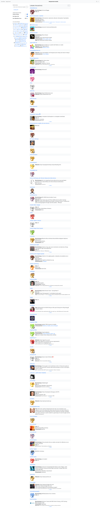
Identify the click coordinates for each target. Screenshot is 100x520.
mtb (22, 34)
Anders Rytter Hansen (35, 220)
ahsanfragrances (34, 58)
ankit (31, 288)
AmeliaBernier (33, 170)
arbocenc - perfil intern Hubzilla (38, 372)
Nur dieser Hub (16, 16)
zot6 (52, 325)
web (22, 46)
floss (23, 29)
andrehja (32, 236)
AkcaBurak (32, 67)
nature (15, 36)
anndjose (32, 305)
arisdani (32, 398)
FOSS (26, 29)
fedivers (44, 47)
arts (14, 24)
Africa (44, 39)
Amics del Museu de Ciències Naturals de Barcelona (43, 178)
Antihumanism (46, 22)
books (26, 24)
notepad (44, 261)
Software (24, 44)
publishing (23, 41)
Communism (52, 22)
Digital (24, 28)
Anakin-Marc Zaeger (35, 205)
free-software (20, 31)
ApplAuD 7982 (33, 322)
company (22, 26)
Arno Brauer (33, 424)
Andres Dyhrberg (34, 263)
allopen (32, 146)
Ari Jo (31, 389)
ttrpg (44, 333)
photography (23, 38)
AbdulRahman (33, 8)
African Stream (34, 32)
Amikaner (32, 187)
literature (16, 34)
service (16, 44)
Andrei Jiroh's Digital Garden (37, 253)
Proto (44, 54)
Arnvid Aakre (33, 440)
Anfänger (32, 271)
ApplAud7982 (33, 330)
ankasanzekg (33, 279)
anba (31, 212)
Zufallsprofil (16, 9)
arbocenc (32, 363)
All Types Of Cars (34, 139)
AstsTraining (33, 499)
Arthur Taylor (33, 449)
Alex (31, 75)
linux (26, 33)
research (17, 43)
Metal (20, 34)
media (47, 39)
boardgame (47, 333)
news (50, 39)
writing (25, 46)
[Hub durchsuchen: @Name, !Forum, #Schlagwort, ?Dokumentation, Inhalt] (97, 1)
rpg (54, 333)
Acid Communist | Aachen (36, 15)
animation (21, 23)
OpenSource (20, 36)
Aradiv (31, 346)
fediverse (19, 29)
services (20, 44)
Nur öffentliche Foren (17, 18)
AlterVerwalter (33, 154)
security (25, 42)
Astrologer (32, 482)
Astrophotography (34, 491)
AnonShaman (33, 314)
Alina (31, 131)
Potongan (24, 39)
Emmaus (15, 29)
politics (17, 39)
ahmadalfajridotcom (35, 50)
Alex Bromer (33, 98)
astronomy (18, 24)
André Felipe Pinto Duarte (36, 228)
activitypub (55, 325)
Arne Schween (33, 416)
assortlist (32, 474)
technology (17, 46)
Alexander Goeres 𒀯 (35, 114)
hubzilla (17, 33)
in (20, 33)
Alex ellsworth (33, 106)
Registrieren (8, 1)
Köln (23, 33)
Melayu (47, 54)
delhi (14, 27)
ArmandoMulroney (35, 406)
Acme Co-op (34, 25)
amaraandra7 (33, 162)
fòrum (48, 47)
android (16, 23)
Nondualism (63, 22)
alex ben (32, 90)
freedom (26, 31)
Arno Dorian (33, 432)
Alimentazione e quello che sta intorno (39, 123)
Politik (20, 39)
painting (25, 36)
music (25, 35)
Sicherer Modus (16, 14)
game (52, 333)
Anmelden (3, 1)
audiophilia (22, 24)
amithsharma (33, 195)
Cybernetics (57, 22)
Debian (26, 26)
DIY (27, 27)
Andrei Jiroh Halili (34, 244)
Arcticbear (32, 380)
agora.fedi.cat (33, 42)
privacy (17, 41)
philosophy (17, 38)
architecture (26, 23)
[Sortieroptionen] (69, 5)
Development (18, 27)
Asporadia (32, 464)
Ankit (31, 297)
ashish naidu (33, 456)
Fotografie (15, 31)
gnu (14, 33)
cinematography (16, 26)
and (14, 23)
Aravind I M (33, 354)
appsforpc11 (33, 337)
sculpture (22, 42)
